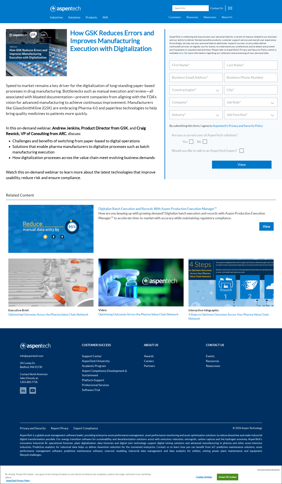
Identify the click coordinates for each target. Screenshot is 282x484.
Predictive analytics (44, 446)
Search (205, 8)
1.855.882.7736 (29, 382)
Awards (149, 356)
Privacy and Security (33, 428)
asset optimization (194, 435)
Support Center (92, 356)
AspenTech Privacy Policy (18, 480)
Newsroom (210, 17)
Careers (149, 361)
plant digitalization (85, 443)
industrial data (68, 446)
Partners (149, 366)
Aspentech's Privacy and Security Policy (238, 125)
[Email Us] (230, 7)
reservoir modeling (116, 450)
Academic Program (94, 366)
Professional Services (95, 385)
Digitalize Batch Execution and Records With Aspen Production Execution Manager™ (157, 209)
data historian (105, 443)
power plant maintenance (227, 450)
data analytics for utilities (185, 450)
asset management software (60, 435)
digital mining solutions (170, 443)
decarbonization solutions (132, 439)
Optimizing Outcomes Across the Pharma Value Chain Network (48, 314)
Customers (175, 17)
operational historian (61, 443)
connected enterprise (143, 446)
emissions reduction (172, 439)
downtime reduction (109, 446)
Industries (56, 17)
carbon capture (206, 439)
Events (210, 356)
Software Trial (91, 390)
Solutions (74, 17)
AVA (105, 17)
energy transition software (77, 439)
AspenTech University (96, 361)
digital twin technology (133, 443)
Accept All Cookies (227, 477)
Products (91, 17)
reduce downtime (229, 435)
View (266, 226)
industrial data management (145, 450)
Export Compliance (86, 428)
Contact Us (216, 8)
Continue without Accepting (268, 470)
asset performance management (126, 435)
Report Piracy (59, 428)
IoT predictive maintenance (227, 446)
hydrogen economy (236, 439)
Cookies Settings (204, 477)
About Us (227, 17)
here (181, 53)
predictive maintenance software (83, 450)
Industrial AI (40, 443)
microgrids (190, 439)
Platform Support (93, 380)
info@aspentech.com (31, 355)
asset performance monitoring (162, 435)
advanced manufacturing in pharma (211, 443)
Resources (192, 17)
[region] (141, 474)
